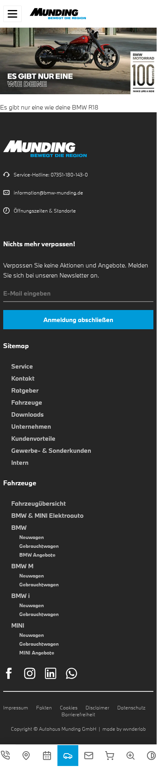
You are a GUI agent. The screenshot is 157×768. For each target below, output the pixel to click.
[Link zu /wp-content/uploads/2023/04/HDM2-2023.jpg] (78, 89)
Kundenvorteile (33, 438)
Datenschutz (131, 707)
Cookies (68, 707)
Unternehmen (31, 426)
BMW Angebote (37, 554)
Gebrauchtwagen (39, 546)
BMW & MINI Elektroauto (47, 515)
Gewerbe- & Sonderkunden (51, 450)
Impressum (15, 707)
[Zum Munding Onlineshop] (109, 755)
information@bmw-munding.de (48, 192)
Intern (20, 462)
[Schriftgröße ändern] (130, 755)
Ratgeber (25, 390)
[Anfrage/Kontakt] (88, 755)
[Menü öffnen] (12, 14)
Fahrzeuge (26, 402)
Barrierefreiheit (78, 714)
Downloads (27, 414)
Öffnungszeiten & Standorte (45, 210)
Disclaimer (97, 707)
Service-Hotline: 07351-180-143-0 (51, 174)
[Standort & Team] (26, 755)
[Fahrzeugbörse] (67, 755)
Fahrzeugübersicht (38, 503)
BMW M (22, 566)
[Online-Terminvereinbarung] (47, 755)
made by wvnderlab (124, 728)
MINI (17, 625)
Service (22, 366)
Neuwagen (31, 537)
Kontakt (23, 378)
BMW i (20, 596)
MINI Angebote (36, 652)
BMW (19, 527)
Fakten (44, 707)
